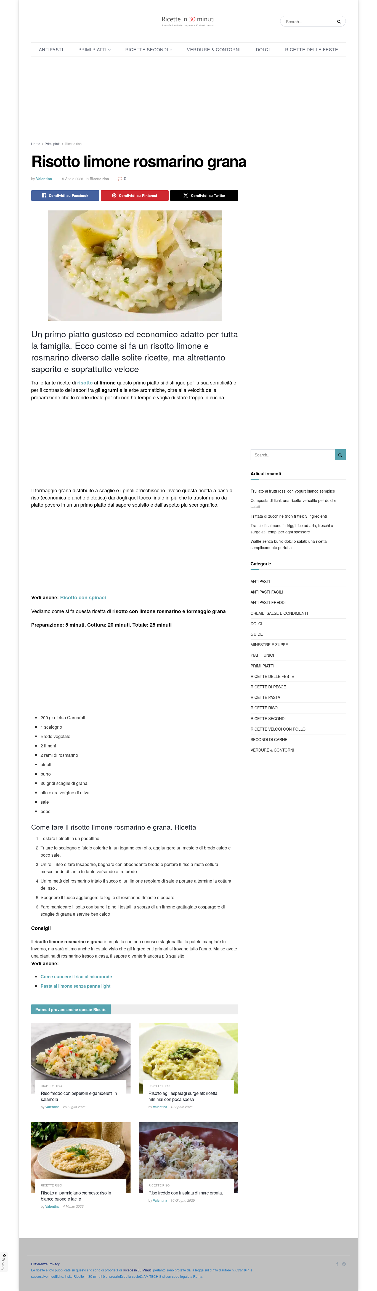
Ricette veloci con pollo (278, 729)
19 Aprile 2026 (182, 1106)
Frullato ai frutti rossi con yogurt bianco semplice (293, 491)
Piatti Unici (262, 655)
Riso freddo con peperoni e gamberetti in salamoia (79, 1096)
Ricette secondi (146, 49)
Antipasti (51, 49)
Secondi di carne (269, 739)
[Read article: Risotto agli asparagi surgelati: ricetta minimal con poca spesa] (188, 1058)
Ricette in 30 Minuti (137, 1270)
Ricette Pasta (265, 697)
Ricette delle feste (311, 49)
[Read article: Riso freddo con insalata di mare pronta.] (188, 1157)
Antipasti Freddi (268, 602)
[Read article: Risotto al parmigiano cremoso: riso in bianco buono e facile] (81, 1157)
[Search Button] (340, 21)
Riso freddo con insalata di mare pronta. (185, 1193)
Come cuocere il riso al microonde (76, 976)
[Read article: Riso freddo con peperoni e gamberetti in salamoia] (81, 1058)
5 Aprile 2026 (72, 178)
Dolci (263, 49)
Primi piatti (92, 49)
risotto (85, 382)
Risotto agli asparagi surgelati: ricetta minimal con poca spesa (182, 1096)
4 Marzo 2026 (73, 1206)
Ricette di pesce (268, 686)
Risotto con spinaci (83, 597)
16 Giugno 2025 (183, 1200)
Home (35, 143)
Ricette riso (73, 143)
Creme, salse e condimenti (279, 613)
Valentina (44, 178)
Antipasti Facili (267, 592)
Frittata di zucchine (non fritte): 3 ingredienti (289, 516)
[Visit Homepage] (188, 21)
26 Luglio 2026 (74, 1106)
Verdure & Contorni (213, 49)
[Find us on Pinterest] (344, 1264)
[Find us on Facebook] (337, 1264)
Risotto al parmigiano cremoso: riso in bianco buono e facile (76, 1196)
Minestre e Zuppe (269, 644)
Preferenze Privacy (45, 1263)
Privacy (3, 1264)
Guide (257, 634)
